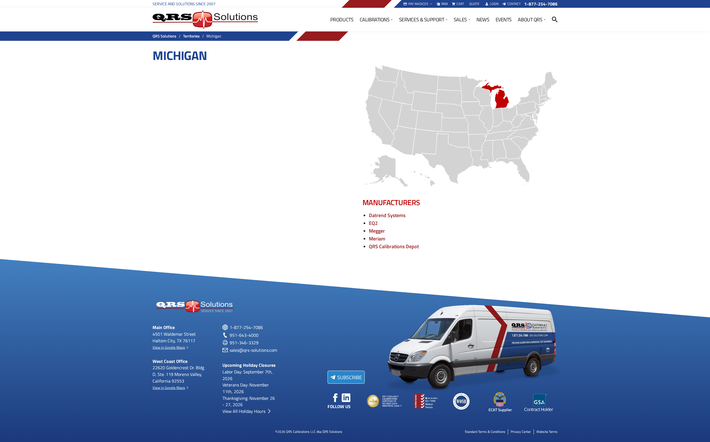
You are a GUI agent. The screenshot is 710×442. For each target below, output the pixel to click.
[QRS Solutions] (205, 19)
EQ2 (373, 222)
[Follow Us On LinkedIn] (346, 397)
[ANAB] (385, 401)
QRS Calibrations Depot (394, 246)
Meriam (377, 238)
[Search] (554, 20)
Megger (377, 230)
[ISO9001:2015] (423, 401)
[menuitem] (418, 4)
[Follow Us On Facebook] (335, 397)
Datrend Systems (387, 215)
